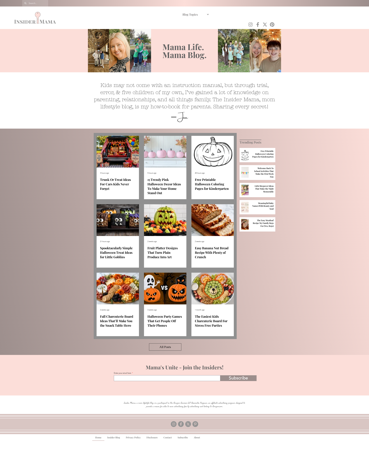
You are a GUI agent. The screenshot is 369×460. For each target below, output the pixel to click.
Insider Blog (113, 437)
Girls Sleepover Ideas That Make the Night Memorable (264, 189)
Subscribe (183, 437)
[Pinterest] (272, 24)
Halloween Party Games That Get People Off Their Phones (164, 320)
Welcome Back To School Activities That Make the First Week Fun (264, 172)
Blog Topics (190, 14)
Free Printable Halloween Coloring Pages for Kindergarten (212, 184)
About (197, 437)
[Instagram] (250, 24)
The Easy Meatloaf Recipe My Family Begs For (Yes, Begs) (263, 223)
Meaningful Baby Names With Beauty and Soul (263, 206)
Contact (167, 437)
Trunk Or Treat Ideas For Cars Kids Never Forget (115, 184)
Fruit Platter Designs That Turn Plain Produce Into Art (162, 252)
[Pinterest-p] (195, 424)
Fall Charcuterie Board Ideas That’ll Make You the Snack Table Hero (116, 320)
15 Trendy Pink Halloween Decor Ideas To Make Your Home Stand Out (164, 186)
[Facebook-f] (257, 24)
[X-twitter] (265, 24)
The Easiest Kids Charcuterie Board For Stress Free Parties (211, 320)
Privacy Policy (133, 437)
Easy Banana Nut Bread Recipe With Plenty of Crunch (211, 252)
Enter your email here (123, 373)
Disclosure (152, 437)
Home (98, 437)
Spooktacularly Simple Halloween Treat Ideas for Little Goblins (116, 252)
